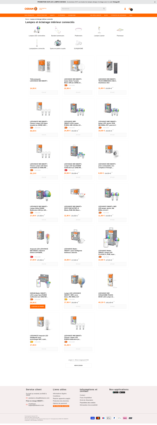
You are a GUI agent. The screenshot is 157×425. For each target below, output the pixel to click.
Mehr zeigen (78, 365)
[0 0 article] (130, 9)
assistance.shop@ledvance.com (38, 398)
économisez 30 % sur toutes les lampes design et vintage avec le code (79, 2)
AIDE (130, 15)
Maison (27, 19)
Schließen (155, 2)
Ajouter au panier (37, 306)
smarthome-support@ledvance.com (36, 404)
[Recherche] (83, 9)
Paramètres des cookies (87, 402)
